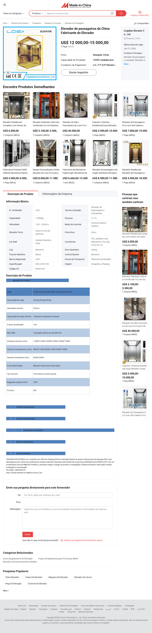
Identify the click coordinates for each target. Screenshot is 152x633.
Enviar (28, 534)
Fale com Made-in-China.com (92, 605)
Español (32, 609)
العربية (108, 609)
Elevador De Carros (83, 577)
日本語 (125, 609)
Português (43, 609)
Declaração (33, 605)
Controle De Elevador (37, 583)
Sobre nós (22, 605)
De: (19, 495)
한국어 (116, 609)
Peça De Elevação (13, 583)
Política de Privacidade (68, 605)
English (23, 609)
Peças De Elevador (33, 577)
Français (53, 609)
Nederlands (98, 609)
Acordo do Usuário (48, 605)
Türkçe (61, 612)
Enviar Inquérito (78, 72)
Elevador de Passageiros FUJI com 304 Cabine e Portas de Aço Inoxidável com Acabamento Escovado (134, 414)
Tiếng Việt (71, 612)
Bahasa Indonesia (86, 612)
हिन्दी (132, 609)
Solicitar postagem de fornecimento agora (81, 540)
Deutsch (87, 609)
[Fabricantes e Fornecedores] (76, 5)
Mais (126, 63)
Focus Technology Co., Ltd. (71, 617)
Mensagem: (15, 509)
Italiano (78, 609)
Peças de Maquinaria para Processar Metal (58, 558)
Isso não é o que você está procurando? (40, 540)
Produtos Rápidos (114, 605)
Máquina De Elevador (58, 577)
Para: (18, 502)
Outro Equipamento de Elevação (18, 558)
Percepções (129, 605)
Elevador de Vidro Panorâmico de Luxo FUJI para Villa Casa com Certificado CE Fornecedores (134, 325)
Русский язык (66, 609)
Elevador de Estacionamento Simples (20, 561)
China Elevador (12, 577)
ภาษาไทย (141, 609)
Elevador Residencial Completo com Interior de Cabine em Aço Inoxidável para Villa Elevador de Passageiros (134, 235)
